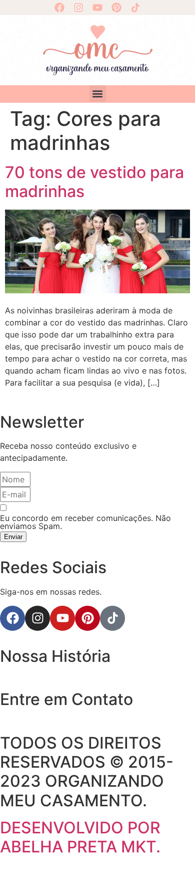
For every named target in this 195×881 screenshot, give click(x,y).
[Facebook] (59, 8)
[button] (98, 93)
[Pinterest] (117, 8)
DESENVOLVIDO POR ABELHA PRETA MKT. (80, 837)
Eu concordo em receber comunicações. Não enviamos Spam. (85, 522)
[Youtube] (97, 8)
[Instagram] (79, 8)
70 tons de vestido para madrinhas (94, 181)
